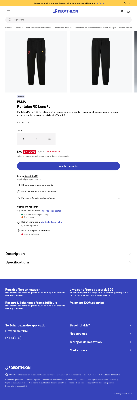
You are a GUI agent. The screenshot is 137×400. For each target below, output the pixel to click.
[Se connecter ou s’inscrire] (122, 11)
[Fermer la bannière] (129, 3)
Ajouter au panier (68, 166)
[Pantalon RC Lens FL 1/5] (36, 61)
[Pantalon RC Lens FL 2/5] (101, 61)
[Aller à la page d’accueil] (65, 11)
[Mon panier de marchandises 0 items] (128, 11)
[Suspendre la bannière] (125, 3)
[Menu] (8, 11)
